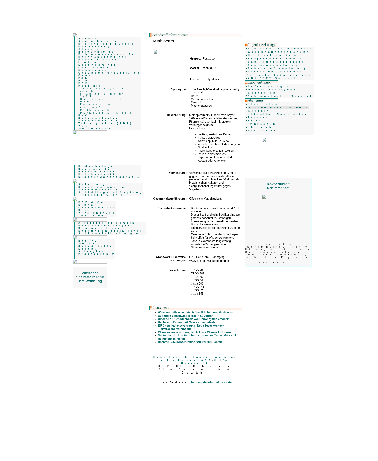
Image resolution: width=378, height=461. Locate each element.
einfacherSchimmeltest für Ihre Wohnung (90, 277)
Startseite (262, 130)
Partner (189, 360)
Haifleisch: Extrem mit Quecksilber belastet (187, 322)
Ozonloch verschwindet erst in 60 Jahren (185, 315)
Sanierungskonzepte (276, 61)
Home (160, 357)
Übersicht (195, 363)
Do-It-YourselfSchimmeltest (278, 186)
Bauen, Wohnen (88, 242)
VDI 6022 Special (272, 78)
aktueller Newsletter (278, 114)
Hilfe (221, 360)
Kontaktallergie (101, 228)
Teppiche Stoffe (101, 195)
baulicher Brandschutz (280, 48)
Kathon (91, 107)
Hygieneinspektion (274, 55)
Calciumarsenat (101, 99)
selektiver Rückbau (275, 71)
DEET (87, 101)
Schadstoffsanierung (278, 68)
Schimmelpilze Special (280, 96)
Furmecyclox (97, 104)
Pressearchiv (96, 254)
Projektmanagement (275, 58)
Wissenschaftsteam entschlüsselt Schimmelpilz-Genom (195, 312)
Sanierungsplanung (275, 65)
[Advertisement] (195, 393)
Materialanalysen (272, 89)
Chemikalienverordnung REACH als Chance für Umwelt (195, 332)
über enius (263, 104)
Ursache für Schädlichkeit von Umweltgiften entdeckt (193, 319)
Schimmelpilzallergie (109, 233)
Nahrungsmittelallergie (112, 230)
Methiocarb (95, 110)
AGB (206, 360)
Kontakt (180, 357)
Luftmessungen (269, 86)
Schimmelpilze (98, 189)
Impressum (208, 357)
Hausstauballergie (104, 225)
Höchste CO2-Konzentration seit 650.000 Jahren (190, 342)
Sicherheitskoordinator (280, 75)
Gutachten (262, 92)
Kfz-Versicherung (97, 211)
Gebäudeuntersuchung (279, 52)
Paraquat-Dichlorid (106, 112)
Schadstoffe (95, 246)
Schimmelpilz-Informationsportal (210, 382)
